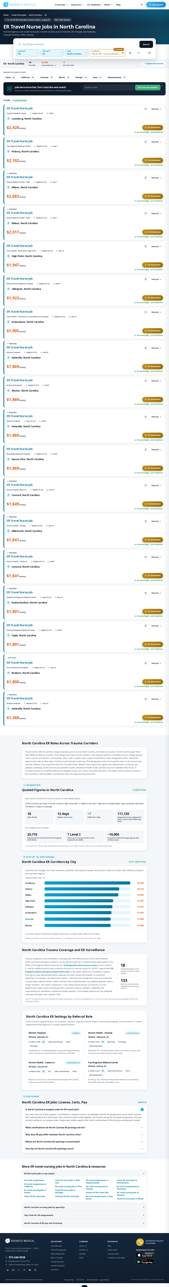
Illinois (64, 77)
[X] (35, 1270)
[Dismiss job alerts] (162, 86)
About (107, 4)
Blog (118, 4)
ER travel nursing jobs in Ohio (68, 1186)
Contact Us (83, 1250)
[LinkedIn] (7, 1270)
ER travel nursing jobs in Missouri (128, 1193)
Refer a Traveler (57, 1258)
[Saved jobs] (149, 52)
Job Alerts (54, 1269)
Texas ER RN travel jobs (34, 1196)
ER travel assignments (34, 1180)
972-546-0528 (17, 1257)
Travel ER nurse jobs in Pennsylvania (127, 1181)
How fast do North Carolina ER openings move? (49, 1148)
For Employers (94, 4)
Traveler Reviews (57, 1261)
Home (6, 15)
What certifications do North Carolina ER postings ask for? (55, 1127)
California (27, 77)
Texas (10, 77)
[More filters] (138, 52)
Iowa (97, 77)
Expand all (142, 1102)
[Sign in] (142, 4)
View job (154, 109)
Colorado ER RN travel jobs (67, 1196)
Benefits (82, 1254)
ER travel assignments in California (35, 1185)
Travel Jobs (60, 4)
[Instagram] (13, 1270)
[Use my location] (122, 52)
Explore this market (154, 63)
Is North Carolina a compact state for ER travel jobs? (52, 1109)
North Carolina (35, 15)
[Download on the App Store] (145, 1255)
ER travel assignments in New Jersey (99, 1197)
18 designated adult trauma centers (80, 965)
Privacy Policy (69, 1280)
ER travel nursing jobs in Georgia (97, 1187)
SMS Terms (80, 1280)
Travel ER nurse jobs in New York (67, 1181)
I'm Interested (153, 127)
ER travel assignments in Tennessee (128, 1187)
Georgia (80, 77)
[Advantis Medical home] (19, 4)
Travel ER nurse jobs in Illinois (130, 1199)
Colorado (46, 77)
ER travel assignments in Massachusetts (97, 1181)
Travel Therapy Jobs (58, 1250)
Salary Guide (112, 1250)
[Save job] (145, 109)
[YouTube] (29, 1270)
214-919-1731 (24, 1261)
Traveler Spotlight (58, 1265)
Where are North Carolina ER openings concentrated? (52, 1141)
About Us (83, 1246)
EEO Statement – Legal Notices (98, 1280)
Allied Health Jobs (58, 1254)
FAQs (81, 1258)
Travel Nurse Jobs (18, 15)
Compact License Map (116, 1258)
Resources (76, 4)
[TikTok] (24, 1270)
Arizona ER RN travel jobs (97, 1192)
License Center (113, 1254)
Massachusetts (116, 77)
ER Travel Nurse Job (20, 108)
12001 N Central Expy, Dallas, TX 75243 (23, 1264)
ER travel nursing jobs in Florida (35, 1191)
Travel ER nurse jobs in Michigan (65, 1191)
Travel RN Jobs (56, 1246)
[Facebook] (18, 1270)
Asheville (29, 919)
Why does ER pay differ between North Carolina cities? (53, 1134)
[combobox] (79, 44)
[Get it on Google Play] (145, 1262)
